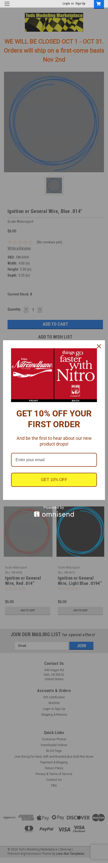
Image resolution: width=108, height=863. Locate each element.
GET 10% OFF (54, 480)
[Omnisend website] (54, 511)
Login (66, 3)
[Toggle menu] (7, 7)
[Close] (99, 346)
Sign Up (80, 3)
